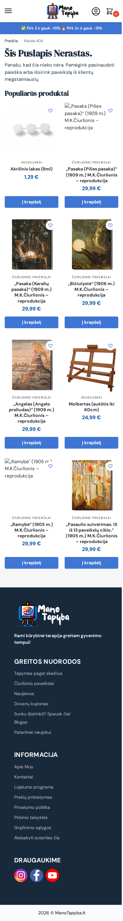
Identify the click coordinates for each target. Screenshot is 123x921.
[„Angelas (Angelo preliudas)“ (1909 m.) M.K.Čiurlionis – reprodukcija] (31, 365)
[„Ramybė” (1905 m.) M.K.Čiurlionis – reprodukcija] (31, 485)
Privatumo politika (32, 807)
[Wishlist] (50, 110)
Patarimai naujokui (32, 732)
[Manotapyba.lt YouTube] (52, 875)
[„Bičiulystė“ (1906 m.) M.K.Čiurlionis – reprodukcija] (91, 244)
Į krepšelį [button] (31, 202)
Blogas (20, 722)
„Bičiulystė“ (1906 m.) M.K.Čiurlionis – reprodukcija (91, 289)
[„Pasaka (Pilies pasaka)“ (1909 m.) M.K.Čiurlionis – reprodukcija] (91, 130)
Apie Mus (23, 767)
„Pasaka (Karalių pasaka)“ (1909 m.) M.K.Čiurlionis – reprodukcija (31, 292)
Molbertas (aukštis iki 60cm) (91, 407)
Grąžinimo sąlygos (32, 827)
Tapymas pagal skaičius (38, 673)
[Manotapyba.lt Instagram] (20, 875)
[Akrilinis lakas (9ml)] (31, 130)
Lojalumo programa (33, 787)
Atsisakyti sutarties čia (37, 838)
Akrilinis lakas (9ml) (31, 169)
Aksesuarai (31, 162)
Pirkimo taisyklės (31, 817)
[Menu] (14, 11)
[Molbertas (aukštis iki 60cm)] (91, 365)
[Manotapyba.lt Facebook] (36, 875)
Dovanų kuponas (31, 704)
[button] (110, 12)
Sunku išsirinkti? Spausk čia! (42, 714)
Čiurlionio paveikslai (91, 162)
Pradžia (11, 40)
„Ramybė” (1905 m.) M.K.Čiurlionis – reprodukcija (31, 530)
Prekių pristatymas (33, 797)
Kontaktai (23, 777)
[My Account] (96, 11)
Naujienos (24, 693)
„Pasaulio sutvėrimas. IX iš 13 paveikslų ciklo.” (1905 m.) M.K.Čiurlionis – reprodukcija (91, 533)
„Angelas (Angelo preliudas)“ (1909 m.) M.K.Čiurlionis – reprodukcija (31, 412)
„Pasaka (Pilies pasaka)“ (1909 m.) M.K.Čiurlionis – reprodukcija (91, 174)
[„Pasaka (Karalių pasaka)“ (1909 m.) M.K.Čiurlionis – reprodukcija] (31, 244)
